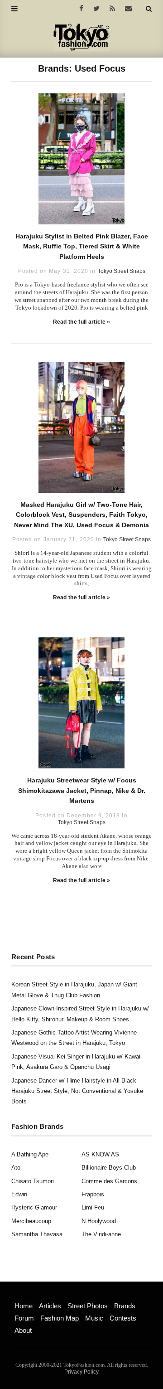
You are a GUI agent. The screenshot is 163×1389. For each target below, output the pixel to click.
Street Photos (87, 1306)
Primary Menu (29, 1296)
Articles (50, 1306)
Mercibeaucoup (31, 1221)
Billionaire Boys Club (109, 1167)
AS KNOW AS (100, 1154)
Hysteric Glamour (34, 1207)
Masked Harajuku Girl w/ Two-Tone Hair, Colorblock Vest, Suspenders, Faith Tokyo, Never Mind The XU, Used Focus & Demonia (81, 515)
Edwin (19, 1194)
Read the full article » (81, 322)
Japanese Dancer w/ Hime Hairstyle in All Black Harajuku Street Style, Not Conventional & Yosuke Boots (77, 1091)
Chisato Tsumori (32, 1181)
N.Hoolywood (99, 1221)
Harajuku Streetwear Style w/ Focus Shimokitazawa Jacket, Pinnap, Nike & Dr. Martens (81, 790)
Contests (123, 1318)
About (23, 1330)
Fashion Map (59, 1318)
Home (23, 1306)
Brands (124, 1306)
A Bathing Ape (29, 1154)
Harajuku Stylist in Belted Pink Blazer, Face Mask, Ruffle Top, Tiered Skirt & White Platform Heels (81, 246)
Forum (24, 1318)
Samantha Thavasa (36, 1234)
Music (94, 1318)
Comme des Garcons (109, 1181)
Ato (15, 1167)
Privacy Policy (81, 1372)
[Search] (149, 8)
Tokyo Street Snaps (121, 271)
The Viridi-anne (101, 1234)
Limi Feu (93, 1207)
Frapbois (93, 1194)
